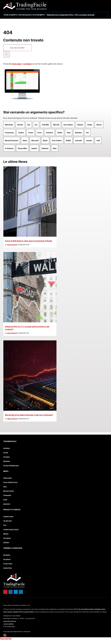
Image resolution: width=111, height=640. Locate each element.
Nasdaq (80, 124)
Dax (28, 124)
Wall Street (9, 124)
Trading (21, 132)
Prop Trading (57, 140)
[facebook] (10, 592)
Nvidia (89, 124)
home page (16, 64)
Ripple (45, 140)
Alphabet (78, 132)
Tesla (69, 132)
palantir (34, 148)
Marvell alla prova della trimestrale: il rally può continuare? (29, 415)
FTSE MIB (45, 124)
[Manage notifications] (5, 635)
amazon (89, 140)
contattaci (27, 64)
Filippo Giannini (12, 419)
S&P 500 (56, 124)
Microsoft (34, 140)
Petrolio (20, 124)
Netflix (59, 132)
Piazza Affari (22, 148)
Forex (39, 132)
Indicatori (49, 132)
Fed (87, 132)
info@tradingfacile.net (9, 621)
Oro (36, 124)
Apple (25, 140)
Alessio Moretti (12, 245)
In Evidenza (9, 148)
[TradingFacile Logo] (25, 3)
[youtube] (5, 592)
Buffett (68, 140)
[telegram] (16, 592)
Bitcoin (99, 124)
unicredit (78, 140)
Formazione (9, 132)
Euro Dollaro (68, 124)
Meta (54, 148)
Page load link (5, 639)
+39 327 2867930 (8, 624)
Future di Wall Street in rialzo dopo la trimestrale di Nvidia (28, 241)
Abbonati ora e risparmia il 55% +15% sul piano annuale (70, 15)
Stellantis (45, 148)
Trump (30, 132)
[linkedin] (21, 592)
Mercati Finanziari (11, 140)
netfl (98, 140)
